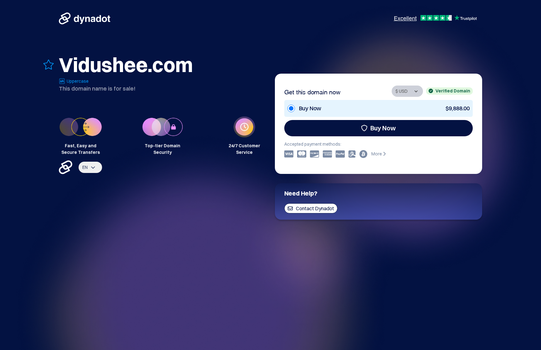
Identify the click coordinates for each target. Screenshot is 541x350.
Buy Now (383, 128)
